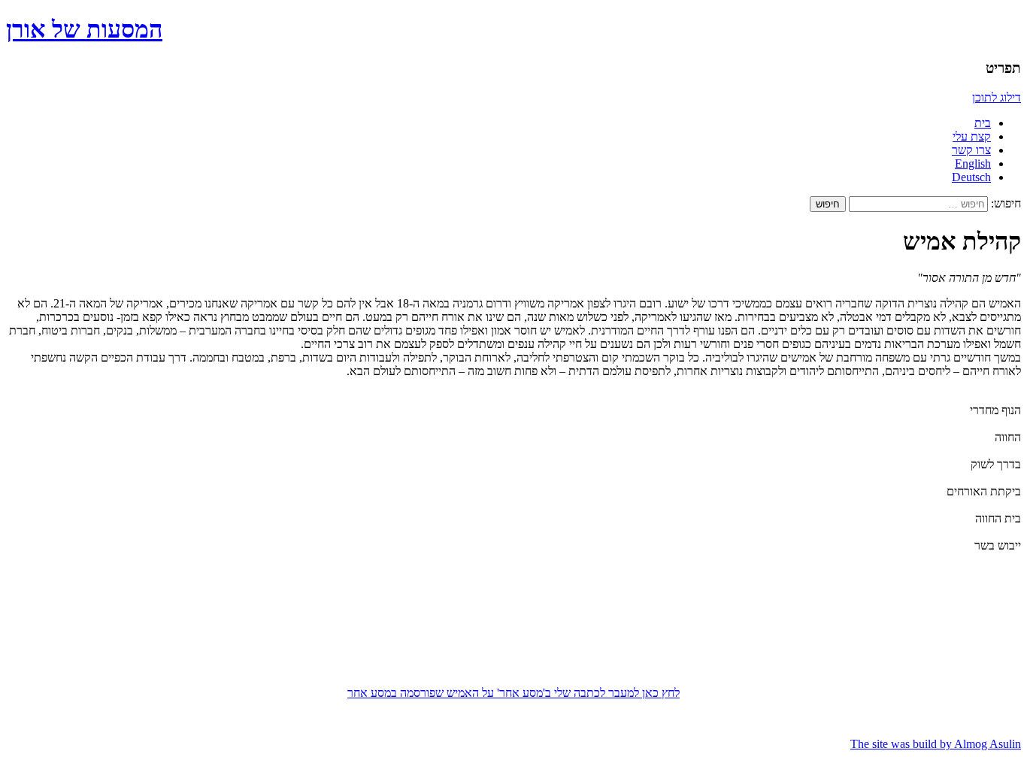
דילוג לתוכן (996, 97)
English (973, 163)
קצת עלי (972, 136)
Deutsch (971, 177)
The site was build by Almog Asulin (935, 743)
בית (982, 123)
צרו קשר (971, 150)
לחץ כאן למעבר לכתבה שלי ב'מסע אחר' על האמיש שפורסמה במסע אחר (513, 692)
